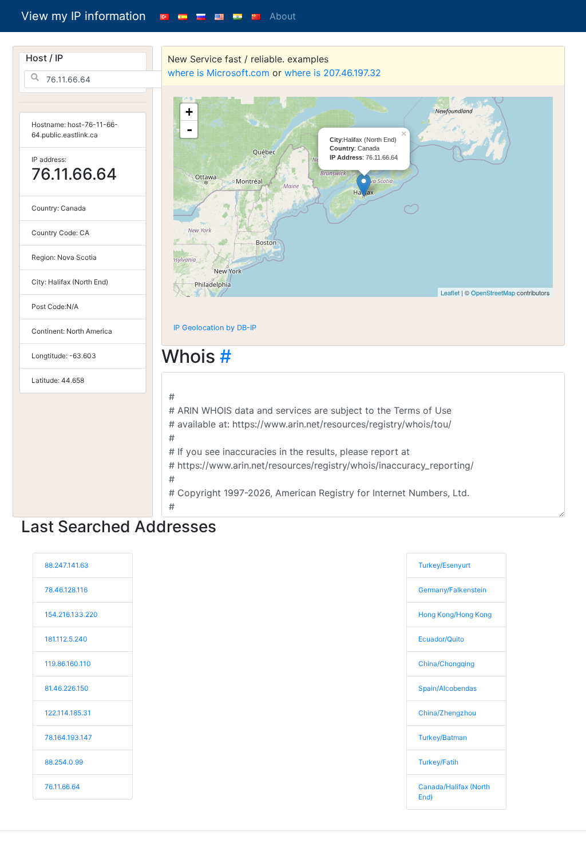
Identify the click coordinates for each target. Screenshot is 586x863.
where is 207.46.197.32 (332, 72)
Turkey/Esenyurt (444, 565)
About (283, 16)
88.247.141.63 (67, 565)
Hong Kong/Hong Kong (455, 614)
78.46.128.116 (66, 589)
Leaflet (450, 292)
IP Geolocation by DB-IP (214, 327)
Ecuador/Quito (441, 639)
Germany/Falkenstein (452, 589)
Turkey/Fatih (438, 762)
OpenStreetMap (493, 292)
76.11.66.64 (62, 786)
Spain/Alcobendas (447, 688)
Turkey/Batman (442, 737)
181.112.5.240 (66, 639)
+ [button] (189, 112)
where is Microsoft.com (219, 72)
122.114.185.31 (68, 712)
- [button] (189, 129)
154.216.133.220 (71, 614)
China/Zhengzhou (447, 712)
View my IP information (83, 16)
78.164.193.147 (68, 737)
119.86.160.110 (68, 663)
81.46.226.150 (67, 688)
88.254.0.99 (64, 762)
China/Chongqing (446, 663)
